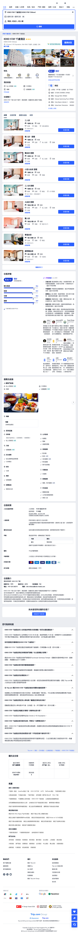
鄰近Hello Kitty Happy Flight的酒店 (19, 814)
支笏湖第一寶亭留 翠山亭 (43, 795)
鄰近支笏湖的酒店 (46, 821)
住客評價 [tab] (13, 115)
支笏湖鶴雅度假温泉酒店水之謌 (18, 802)
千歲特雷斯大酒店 (60, 791)
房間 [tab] (5, 115)
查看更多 (6, 102)
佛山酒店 (52, 843)
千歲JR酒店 (31, 795)
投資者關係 (55, 863)
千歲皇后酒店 (22, 795)
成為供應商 (55, 878)
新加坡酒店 (25, 847)
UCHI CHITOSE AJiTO (37, 791)
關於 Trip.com (31, 863)
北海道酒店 (49, 750)
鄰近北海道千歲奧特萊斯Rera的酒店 (19, 817)
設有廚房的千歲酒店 (38, 832)
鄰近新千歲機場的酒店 (28, 825)
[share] (74, 918)
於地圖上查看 (52, 108)
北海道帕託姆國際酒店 (52, 799)
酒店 (35, 750)
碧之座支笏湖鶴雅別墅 (35, 806)
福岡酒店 (32, 843)
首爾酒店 (25, 843)
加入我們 (30, 869)
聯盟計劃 (54, 869)
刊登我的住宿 (56, 872)
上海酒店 (52, 840)
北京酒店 (38, 843)
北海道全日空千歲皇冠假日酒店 (38, 802)
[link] (57, 3)
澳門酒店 (18, 843)
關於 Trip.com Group (33, 878)
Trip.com (30, 750)
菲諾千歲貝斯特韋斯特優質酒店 (18, 806)
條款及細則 (30, 872)
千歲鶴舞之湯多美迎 (24, 799)
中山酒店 (45, 843)
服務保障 (5, 866)
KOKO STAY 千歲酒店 (14, 39)
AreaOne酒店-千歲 (23, 791)
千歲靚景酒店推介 (25, 832)
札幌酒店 (18, 847)
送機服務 (44, 389)
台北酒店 (45, 840)
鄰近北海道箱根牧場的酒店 (31, 821)
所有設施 (6, 92)
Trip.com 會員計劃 (57, 866)
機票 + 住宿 (52, 7)
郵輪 (68, 7)
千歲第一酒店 (13, 791)
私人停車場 (9, 386)
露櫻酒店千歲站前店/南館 (51, 806)
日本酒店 (41, 750)
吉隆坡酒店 (60, 843)
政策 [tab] (31, 115)
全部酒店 (54, 875)
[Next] (73, 402)
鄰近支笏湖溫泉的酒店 (38, 817)
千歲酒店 (57, 750)
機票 (10, 7)
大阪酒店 (11, 843)
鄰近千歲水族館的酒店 (15, 821)
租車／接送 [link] (31, 7)
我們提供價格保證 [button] (55, 44)
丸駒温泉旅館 (13, 795)
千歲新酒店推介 (13, 832)
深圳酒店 (11, 840)
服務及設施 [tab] (23, 115)
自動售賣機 (45, 444)
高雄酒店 (33, 847)
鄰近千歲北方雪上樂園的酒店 (39, 814)
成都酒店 (11, 847)
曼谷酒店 (59, 840)
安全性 (54, 881)
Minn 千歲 (55, 795)
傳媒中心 (30, 866)
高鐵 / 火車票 (19, 7)
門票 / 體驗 (41, 7)
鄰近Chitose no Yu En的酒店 (54, 817)
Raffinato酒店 (49, 791)
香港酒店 (18, 840)
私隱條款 (30, 875)
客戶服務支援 (7, 863)
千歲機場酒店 (13, 799)
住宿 (4, 7)
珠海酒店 (25, 840)
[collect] (74, 911)
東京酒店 (32, 840)
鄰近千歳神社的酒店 (59, 821)
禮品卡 (61, 7)
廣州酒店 (38, 840)
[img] (17, 58)
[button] (61, 3)
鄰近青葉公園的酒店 (15, 825)
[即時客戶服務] (74, 924)
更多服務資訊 (7, 869)
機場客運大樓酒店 (54, 802)
